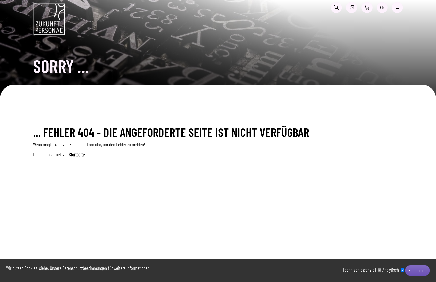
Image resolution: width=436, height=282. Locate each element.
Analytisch (391, 270)
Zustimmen (417, 270)
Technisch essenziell (360, 270)
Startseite (77, 154)
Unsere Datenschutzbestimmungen (78, 268)
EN (382, 7)
